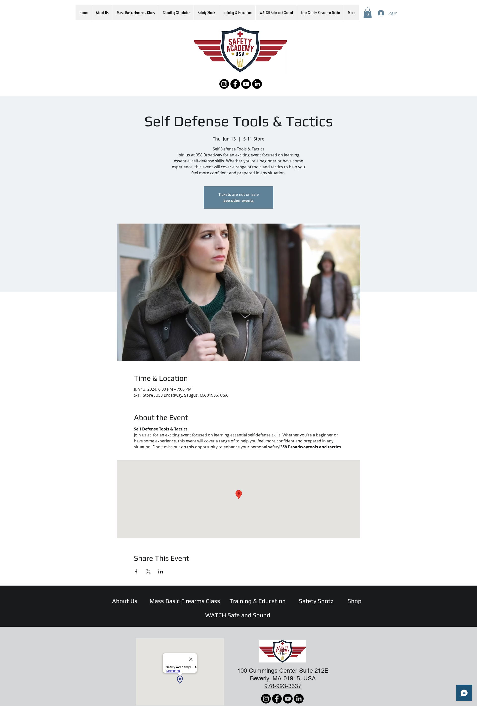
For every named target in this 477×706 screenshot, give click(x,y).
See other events (238, 200)
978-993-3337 (282, 686)
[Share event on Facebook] (136, 571)
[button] (367, 12)
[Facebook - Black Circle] (235, 84)
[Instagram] (224, 84)
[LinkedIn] (257, 84)
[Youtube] (246, 84)
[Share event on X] (148, 571)
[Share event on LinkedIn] (160, 571)
